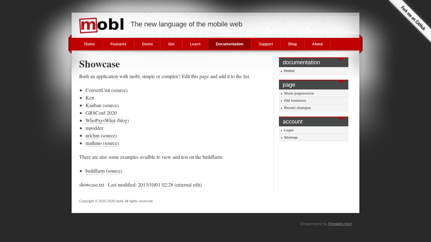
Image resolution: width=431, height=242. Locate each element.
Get (171, 44)
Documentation (229, 44)
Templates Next (340, 224)
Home (89, 44)
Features (118, 44)
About (317, 44)
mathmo (94, 143)
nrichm (92, 135)
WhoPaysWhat (100, 120)
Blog (292, 44)
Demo (147, 44)
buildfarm (95, 170)
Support (266, 44)
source (108, 135)
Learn (195, 44)
